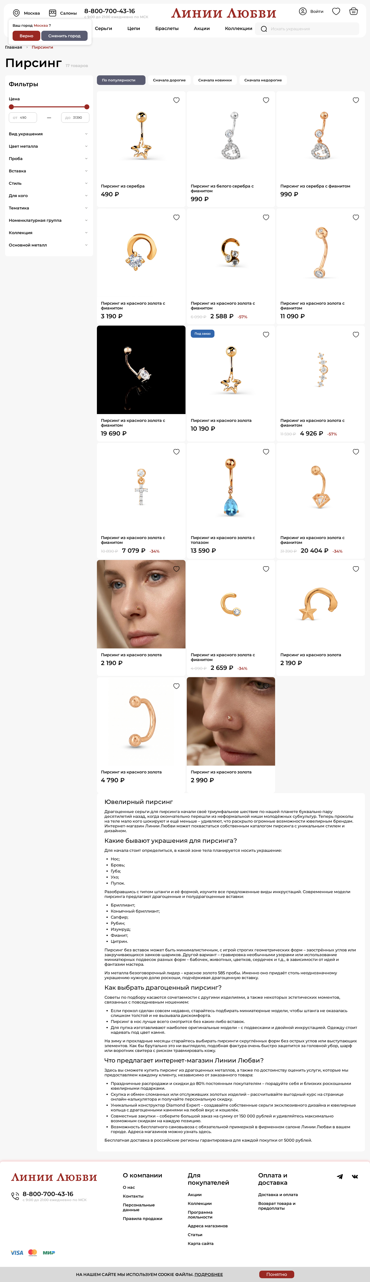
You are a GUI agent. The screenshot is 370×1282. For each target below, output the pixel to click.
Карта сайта (201, 1243)
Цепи (133, 28)
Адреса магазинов (208, 1226)
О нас (129, 1187)
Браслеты (167, 28)
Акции (202, 28)
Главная (13, 47)
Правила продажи (142, 1218)
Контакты (133, 1196)
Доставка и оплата (278, 1194)
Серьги (103, 28)
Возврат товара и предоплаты (276, 1206)
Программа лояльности (200, 1215)
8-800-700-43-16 (109, 11)
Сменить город (64, 36)
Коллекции (238, 28)
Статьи (195, 1234)
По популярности (118, 80)
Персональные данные (139, 1207)
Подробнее (209, 1274)
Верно (26, 36)
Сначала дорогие (169, 80)
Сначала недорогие (263, 80)
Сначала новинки (215, 80)
